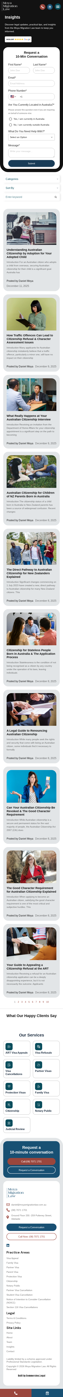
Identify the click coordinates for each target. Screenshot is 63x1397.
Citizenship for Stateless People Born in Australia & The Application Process (31, 654)
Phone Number (17, 90)
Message (14, 145)
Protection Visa (14, 1276)
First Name (15, 64)
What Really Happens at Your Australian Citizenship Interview (29, 417)
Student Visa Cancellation (19, 1294)
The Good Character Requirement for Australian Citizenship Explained (31, 889)
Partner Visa (12, 1267)
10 (47, 1002)
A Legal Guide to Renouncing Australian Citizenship (27, 732)
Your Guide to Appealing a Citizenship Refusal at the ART (28, 966)
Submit (31, 163)
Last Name (40, 64)
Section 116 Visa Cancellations (22, 1307)
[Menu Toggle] (58, 6)
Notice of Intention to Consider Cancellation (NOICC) (28, 1301)
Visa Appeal (12, 1258)
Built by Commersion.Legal (31, 1375)
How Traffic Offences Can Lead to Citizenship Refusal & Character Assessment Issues (30, 339)
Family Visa (12, 1262)
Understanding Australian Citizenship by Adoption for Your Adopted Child (29, 253)
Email (12, 77)
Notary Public (13, 1285)
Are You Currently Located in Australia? (31, 104)
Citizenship (12, 1281)
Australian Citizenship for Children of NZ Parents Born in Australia (30, 494)
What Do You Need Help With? (26, 131)
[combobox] (13, 96)
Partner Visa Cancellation (19, 1290)
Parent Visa (12, 1272)
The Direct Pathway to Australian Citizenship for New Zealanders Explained (29, 573)
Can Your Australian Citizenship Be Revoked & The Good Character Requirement (31, 811)
